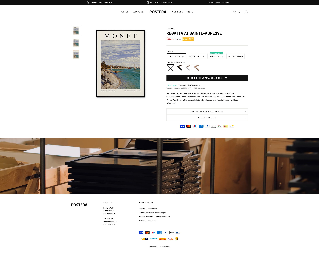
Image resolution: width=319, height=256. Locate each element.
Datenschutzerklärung (147, 221)
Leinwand (138, 12)
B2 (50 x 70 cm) (216, 56)
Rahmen (175, 62)
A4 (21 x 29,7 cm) (176, 56)
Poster (124, 12)
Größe (170, 51)
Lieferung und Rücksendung (207, 111)
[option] (100, 2)
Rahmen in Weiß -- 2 (187, 68)
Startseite (170, 28)
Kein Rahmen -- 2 (170, 68)
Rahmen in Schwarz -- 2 (178, 68)
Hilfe (190, 12)
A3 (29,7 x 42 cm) (196, 56)
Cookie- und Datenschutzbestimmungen (154, 217)
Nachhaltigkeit (207, 118)
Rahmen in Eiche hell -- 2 (195, 68)
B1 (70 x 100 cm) (235, 56)
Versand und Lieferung (148, 208)
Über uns (177, 12)
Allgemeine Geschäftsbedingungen (152, 212)
